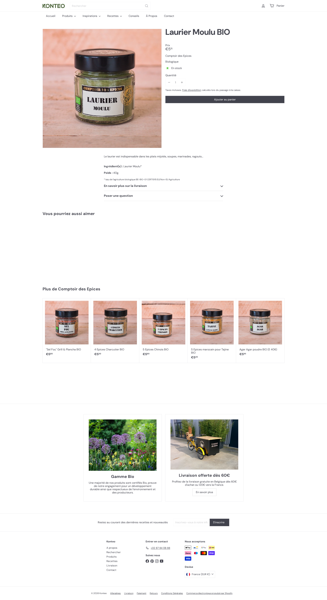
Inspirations (90, 16)
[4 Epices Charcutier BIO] (115, 329)
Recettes (113, 16)
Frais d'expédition (191, 90)
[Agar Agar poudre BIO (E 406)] (260, 329)
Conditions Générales (172, 593)
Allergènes (115, 593)
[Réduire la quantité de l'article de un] (169, 82)
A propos (111, 548)
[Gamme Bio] (123, 445)
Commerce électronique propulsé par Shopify (209, 593)
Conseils (134, 16)
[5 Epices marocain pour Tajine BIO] (212, 330)
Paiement (141, 593)
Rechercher (113, 552)
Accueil (50, 16)
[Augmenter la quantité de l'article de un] (181, 82)
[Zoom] (102, 88)
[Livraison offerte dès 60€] (204, 444)
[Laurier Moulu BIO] (63, 249)
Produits (67, 16)
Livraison (111, 565)
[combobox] (110, 6)
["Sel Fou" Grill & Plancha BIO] (67, 329)
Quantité (170, 75)
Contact (169, 16)
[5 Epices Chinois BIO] (163, 329)
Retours (154, 593)
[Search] (147, 6)
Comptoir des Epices (79, 289)
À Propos (151, 16)
